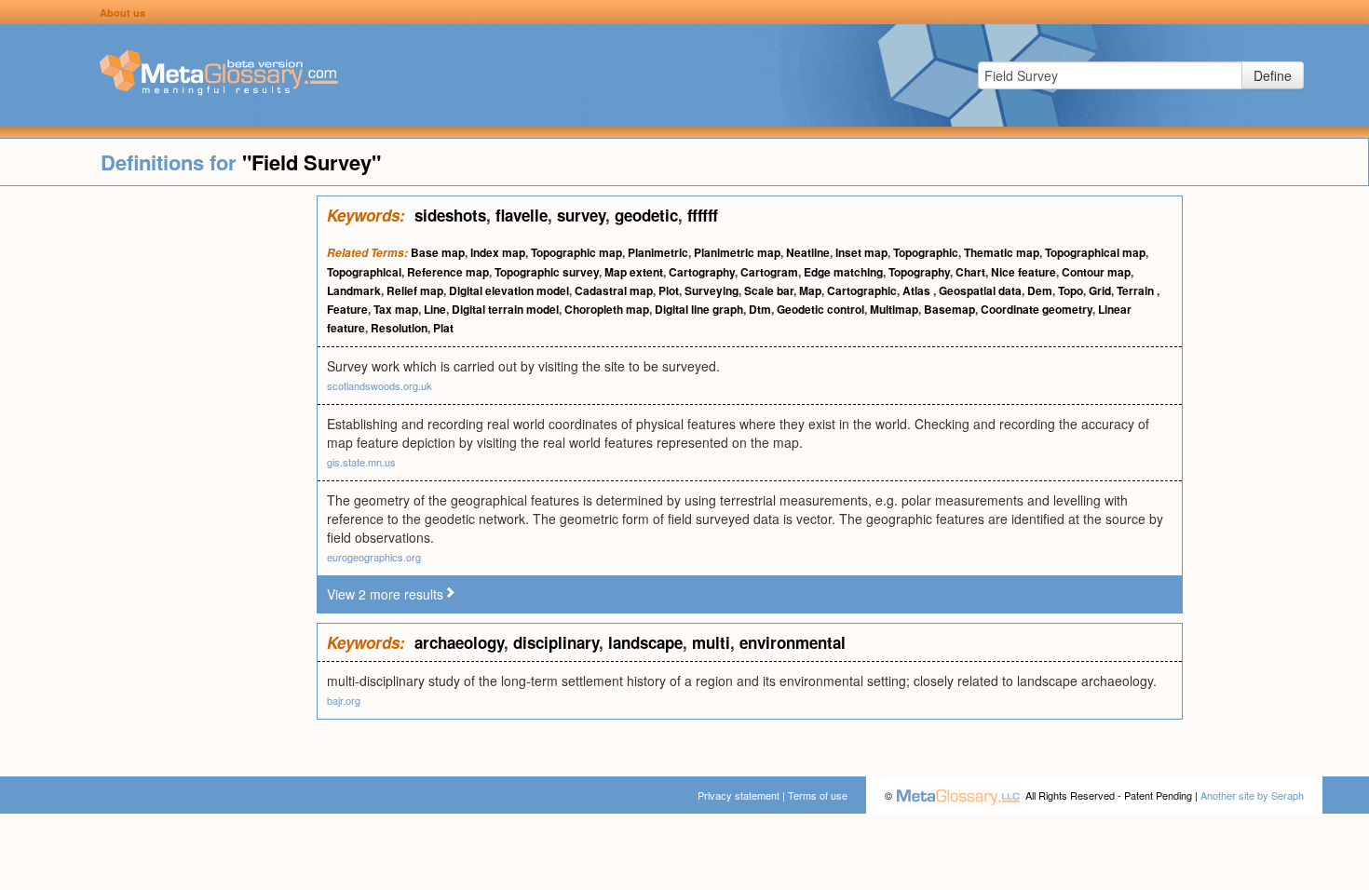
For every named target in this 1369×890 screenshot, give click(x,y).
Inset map (861, 252)
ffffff (702, 215)
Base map (438, 252)
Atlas (917, 290)
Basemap (949, 309)
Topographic (925, 252)
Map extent (633, 271)
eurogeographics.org (374, 556)
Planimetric (658, 252)
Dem (1039, 290)
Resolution (399, 327)
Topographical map (1095, 252)
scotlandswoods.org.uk (379, 385)
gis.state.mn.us (361, 461)
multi (711, 642)
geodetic (646, 215)
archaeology (459, 642)
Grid (1100, 290)
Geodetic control (820, 309)
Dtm (760, 309)
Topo (1070, 290)
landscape (645, 642)
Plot (668, 290)
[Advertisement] (158, 475)
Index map (497, 252)
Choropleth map (606, 309)
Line (435, 309)
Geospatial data (980, 290)
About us (122, 13)
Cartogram (769, 271)
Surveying (711, 290)
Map (810, 290)
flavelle (521, 215)
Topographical (364, 271)
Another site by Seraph (1252, 795)
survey (581, 215)
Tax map (395, 309)
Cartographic (862, 290)
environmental (792, 642)
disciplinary (556, 642)
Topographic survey (547, 271)
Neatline (808, 252)
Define (1273, 75)
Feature (347, 309)
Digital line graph (699, 309)
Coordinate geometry (1036, 309)
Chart (970, 271)
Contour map (1096, 271)
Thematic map (1001, 252)
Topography (919, 271)
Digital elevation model (509, 290)
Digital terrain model (505, 309)
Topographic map (576, 252)
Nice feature (1023, 271)
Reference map (448, 271)
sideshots (450, 215)
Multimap (894, 309)
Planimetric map (737, 252)
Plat (443, 327)
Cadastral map (614, 290)
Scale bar (768, 290)
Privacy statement (738, 795)
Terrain (1137, 290)
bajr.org (343, 700)
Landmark (354, 290)
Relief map (414, 290)
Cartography (702, 271)
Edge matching (843, 271)
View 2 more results (385, 594)
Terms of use (817, 795)
